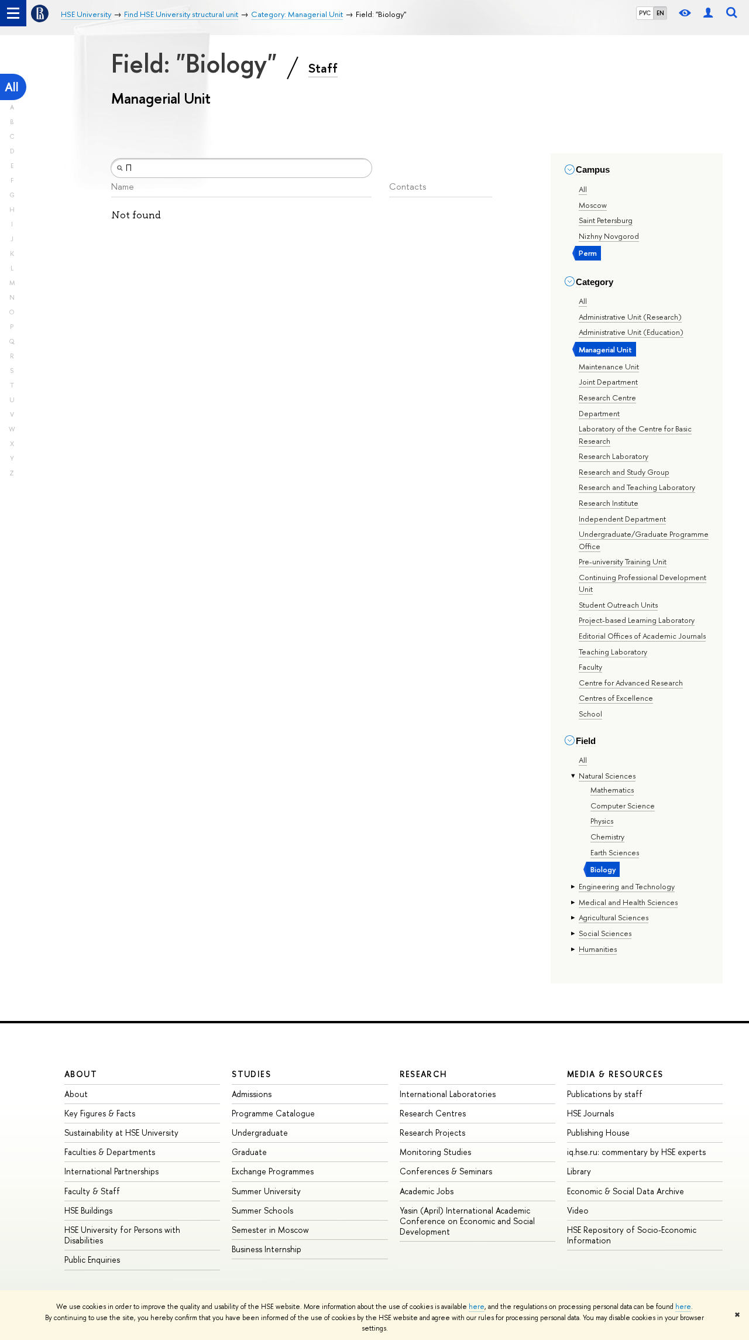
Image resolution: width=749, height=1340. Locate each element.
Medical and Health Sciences (628, 902)
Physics (601, 820)
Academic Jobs (426, 1191)
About (80, 1073)
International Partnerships (111, 1171)
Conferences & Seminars (446, 1171)
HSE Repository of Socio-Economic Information (631, 1235)
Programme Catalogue (273, 1113)
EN (660, 13)
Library (579, 1171)
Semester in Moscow (270, 1229)
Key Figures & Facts (99, 1113)
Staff (323, 68)
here (477, 1306)
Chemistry (607, 836)
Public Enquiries (92, 1259)
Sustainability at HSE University (121, 1132)
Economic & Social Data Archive (625, 1191)
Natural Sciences (607, 775)
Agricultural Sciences (613, 917)
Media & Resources (615, 1073)
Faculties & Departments (109, 1151)
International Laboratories (448, 1093)
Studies (251, 1073)
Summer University (266, 1191)
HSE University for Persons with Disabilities (122, 1235)
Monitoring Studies (435, 1151)
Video (578, 1210)
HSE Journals (590, 1113)
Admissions (252, 1093)
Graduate (249, 1151)
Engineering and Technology (627, 886)
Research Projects (432, 1132)
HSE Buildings (88, 1210)
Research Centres (433, 1113)
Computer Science (622, 805)
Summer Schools (262, 1210)
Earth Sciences (614, 852)
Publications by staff (605, 1093)
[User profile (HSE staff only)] (708, 13)
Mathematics (612, 789)
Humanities (598, 949)
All (12, 86)
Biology (603, 869)
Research (424, 1073)
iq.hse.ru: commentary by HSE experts (636, 1151)
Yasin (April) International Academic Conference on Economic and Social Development (467, 1221)
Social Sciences (605, 933)
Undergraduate (260, 1132)
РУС (645, 13)
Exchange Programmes (273, 1171)
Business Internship (266, 1249)
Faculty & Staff (92, 1191)
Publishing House (598, 1132)
